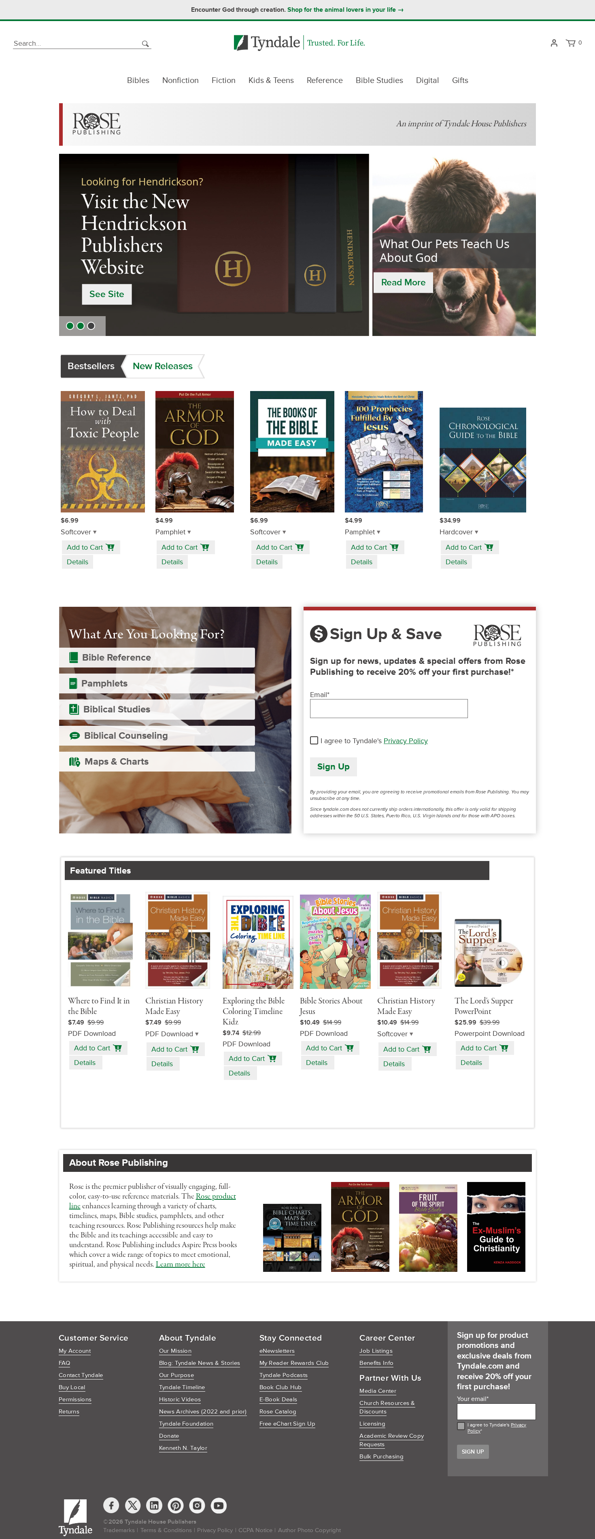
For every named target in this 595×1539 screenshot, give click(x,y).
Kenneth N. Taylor (183, 1448)
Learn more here (180, 1264)
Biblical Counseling (126, 736)
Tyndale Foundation (186, 1424)
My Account (75, 1351)
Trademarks (119, 1530)
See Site (106, 294)
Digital (427, 80)
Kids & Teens (271, 80)
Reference (325, 80)
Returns (69, 1412)
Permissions (75, 1399)
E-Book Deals (278, 1399)
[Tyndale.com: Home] (299, 43)
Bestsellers (91, 366)
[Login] (553, 43)
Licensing (372, 1424)
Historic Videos (180, 1399)
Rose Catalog (278, 1412)
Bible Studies (379, 80)
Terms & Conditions (166, 1530)
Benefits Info (376, 1363)
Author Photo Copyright (309, 1530)
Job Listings (376, 1351)
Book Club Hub (280, 1387)
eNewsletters (277, 1351)
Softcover (76, 532)
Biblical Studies (116, 709)
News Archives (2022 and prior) (203, 1412)
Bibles (138, 80)
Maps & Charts (117, 761)
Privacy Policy (406, 740)
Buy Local (72, 1387)
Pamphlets (104, 683)
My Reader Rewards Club (294, 1363)
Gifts (460, 80)
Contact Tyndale (81, 1375)
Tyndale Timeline (182, 1387)
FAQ (64, 1363)
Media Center (377, 1391)
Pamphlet (170, 532)
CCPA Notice (255, 1530)
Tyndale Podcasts (283, 1375)
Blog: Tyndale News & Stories (199, 1363)
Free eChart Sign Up (287, 1424)
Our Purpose (176, 1375)
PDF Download (169, 1034)
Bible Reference (116, 657)
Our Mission (175, 1351)
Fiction (224, 80)
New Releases (163, 366)
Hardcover (456, 532)
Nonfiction (180, 80)
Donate (169, 1436)
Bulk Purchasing (381, 1456)
